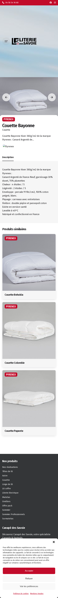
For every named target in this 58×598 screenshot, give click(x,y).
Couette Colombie (14, 362)
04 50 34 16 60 (11, 2)
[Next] (52, 97)
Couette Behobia (14, 294)
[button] (53, 542)
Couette (6, 130)
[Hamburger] (6, 41)
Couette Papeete (14, 430)
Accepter (29, 570)
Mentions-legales (37, 594)
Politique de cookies (21, 594)
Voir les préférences (29, 586)
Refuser (29, 578)
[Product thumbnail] (29, 262)
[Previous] (6, 97)
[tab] (8, 157)
